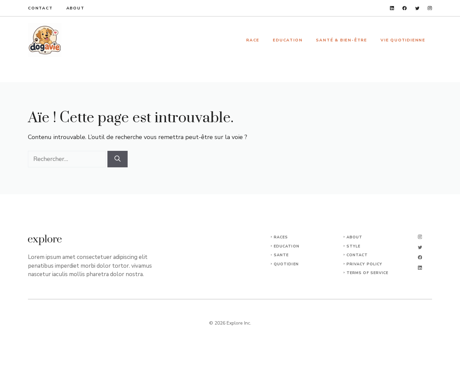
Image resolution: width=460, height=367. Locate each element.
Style (354, 246)
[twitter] (417, 8)
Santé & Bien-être (341, 40)
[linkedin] (392, 8)
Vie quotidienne (403, 40)
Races (281, 237)
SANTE (281, 255)
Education (287, 40)
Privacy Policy (364, 264)
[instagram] (430, 8)
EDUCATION (286, 246)
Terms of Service (368, 272)
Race (252, 40)
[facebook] (404, 8)
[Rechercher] (117, 159)
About (75, 8)
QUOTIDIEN (286, 264)
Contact (40, 8)
